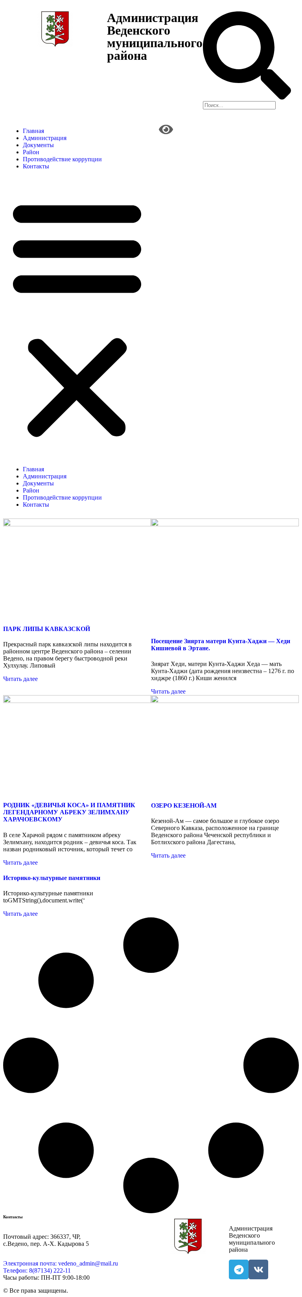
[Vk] (258, 1269)
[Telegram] (239, 1269)
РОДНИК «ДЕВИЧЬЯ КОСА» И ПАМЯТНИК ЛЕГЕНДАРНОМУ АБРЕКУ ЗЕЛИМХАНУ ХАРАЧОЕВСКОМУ (69, 812)
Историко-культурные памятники (51, 878)
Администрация (44, 138)
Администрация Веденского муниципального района (155, 37)
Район (31, 152)
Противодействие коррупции (62, 159)
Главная (33, 130)
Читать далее (20, 678)
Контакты (36, 166)
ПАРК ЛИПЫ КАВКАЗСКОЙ (46, 628)
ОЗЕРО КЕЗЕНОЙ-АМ (184, 805)
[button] (77, 317)
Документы (38, 145)
